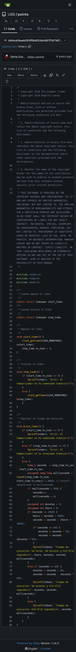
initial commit (35, 57)
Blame (21, 75)
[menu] (31, 648)
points (23, 14)
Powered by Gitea (28, 643)
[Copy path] (29, 46)
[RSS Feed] (6, 21)
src (14, 46)
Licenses (45, 648)
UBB (11, 14)
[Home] (7, 4)
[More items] (71, 29)
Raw (9, 75)
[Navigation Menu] (70, 5)
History (34, 75)
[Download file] (45, 75)
